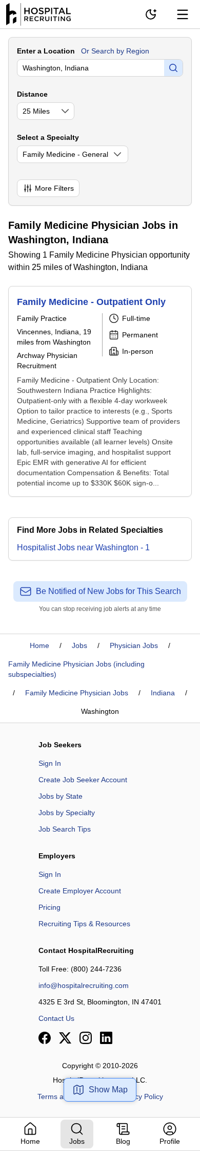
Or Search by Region (115, 51)
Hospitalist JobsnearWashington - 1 (83, 547)
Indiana (163, 693)
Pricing (49, 907)
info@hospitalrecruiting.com (83, 985)
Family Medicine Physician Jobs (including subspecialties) (76, 669)
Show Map (108, 1089)
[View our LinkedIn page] (106, 1038)
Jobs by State (60, 796)
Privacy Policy (140, 1096)
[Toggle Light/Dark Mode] (151, 14)
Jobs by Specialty (66, 812)
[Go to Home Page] (38, 14)
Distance (32, 94)
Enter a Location (46, 51)
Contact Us (56, 1018)
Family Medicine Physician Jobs (76, 693)
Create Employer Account (79, 891)
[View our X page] (65, 1038)
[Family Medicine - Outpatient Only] (100, 391)
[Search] (173, 68)
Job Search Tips (64, 829)
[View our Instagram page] (85, 1038)
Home (39, 645)
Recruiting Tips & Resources (84, 924)
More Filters (54, 188)
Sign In (49, 763)
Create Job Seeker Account (82, 780)
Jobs (79, 645)
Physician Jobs (134, 645)
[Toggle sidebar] (182, 14)
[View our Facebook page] (44, 1038)
